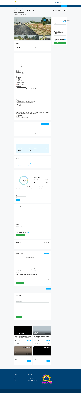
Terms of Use (29, 232)
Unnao (15, 380)
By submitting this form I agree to (24, 232)
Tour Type (17, 210)
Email (16, 268)
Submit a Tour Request (20, 234)
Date (28, 210)
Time (39, 210)
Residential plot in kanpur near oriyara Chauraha (23, 336)
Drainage (29, 163)
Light (29, 165)
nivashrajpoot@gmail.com (38, 343)
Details (29, 340)
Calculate (18, 200)
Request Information (19, 283)
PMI (16, 195)
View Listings (46, 253)
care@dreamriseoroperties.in (32, 380)
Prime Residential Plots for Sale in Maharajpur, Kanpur (43, 336)
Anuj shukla (17, 343)
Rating (34, 303)
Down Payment (29, 186)
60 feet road (19, 165)
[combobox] (21, 213)
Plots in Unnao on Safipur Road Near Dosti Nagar (42, 356)
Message (17, 224)
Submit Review (18, 316)
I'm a (34, 268)
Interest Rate (41, 186)
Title (16, 303)
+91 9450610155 (58, 2)
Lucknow (15, 378)
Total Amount (18, 186)
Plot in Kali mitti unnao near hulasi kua (21, 356)
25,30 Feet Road (19, 163)
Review (17, 308)
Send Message (59, 42)
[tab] (45, 20)
